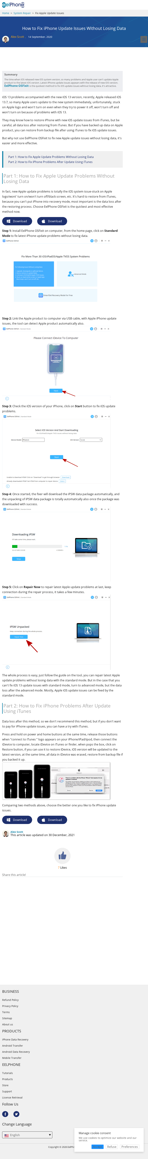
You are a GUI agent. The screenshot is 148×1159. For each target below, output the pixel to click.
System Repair (22, 13)
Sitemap (7, 1018)
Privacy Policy (10, 1006)
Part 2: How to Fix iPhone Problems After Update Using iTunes (50, 162)
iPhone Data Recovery (15, 1039)
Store (5, 1085)
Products (7, 1079)
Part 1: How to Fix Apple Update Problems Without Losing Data (51, 157)
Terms (6, 1012)
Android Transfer (12, 1045)
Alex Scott (17, 37)
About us (7, 1024)
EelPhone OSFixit (16, 86)
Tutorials (7, 1073)
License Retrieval (12, 1097)
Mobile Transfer (11, 1058)
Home (5, 13)
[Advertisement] (31, 62)
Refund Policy (10, 1000)
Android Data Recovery (16, 1052)
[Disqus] (62, 923)
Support (7, 1091)
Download (20, 221)
